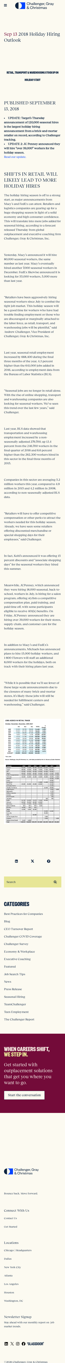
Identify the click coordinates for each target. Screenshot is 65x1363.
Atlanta (8, 1275)
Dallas (8, 1258)
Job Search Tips (14, 974)
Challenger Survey (16, 944)
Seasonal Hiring (14, 996)
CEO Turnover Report (18, 929)
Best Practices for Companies (23, 914)
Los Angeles (11, 1283)
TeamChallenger (15, 1004)
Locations (11, 1243)
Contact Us (10, 1218)
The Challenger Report (19, 1019)
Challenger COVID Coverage (23, 936)
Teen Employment (16, 1012)
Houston (9, 1292)
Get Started (10, 1226)
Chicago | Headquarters (18, 1250)
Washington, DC (13, 1300)
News (7, 981)
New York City (12, 1267)
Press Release (13, 989)
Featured (10, 966)
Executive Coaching (17, 959)
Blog (7, 921)
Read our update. (15, 157)
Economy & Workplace (19, 951)
